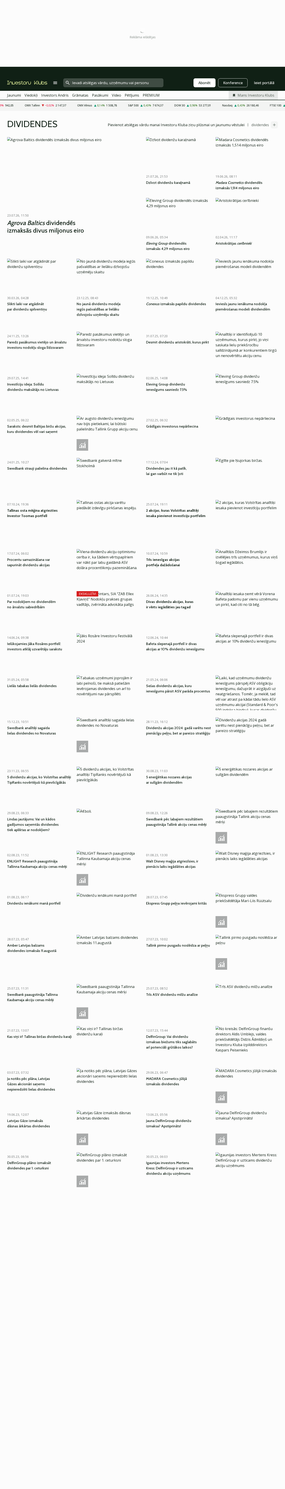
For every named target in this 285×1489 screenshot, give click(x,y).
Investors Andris (55, 95)
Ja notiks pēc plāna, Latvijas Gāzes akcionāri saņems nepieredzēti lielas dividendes (31, 1084)
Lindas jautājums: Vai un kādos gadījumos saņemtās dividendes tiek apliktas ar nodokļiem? (33, 824)
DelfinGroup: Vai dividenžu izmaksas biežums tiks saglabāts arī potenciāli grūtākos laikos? (171, 1042)
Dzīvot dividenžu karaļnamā (168, 183)
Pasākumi (100, 95)
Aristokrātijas (234, 243)
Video (116, 95)
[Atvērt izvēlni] (55, 82)
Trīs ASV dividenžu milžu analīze (172, 994)
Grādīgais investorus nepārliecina (172, 426)
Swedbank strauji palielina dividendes (37, 468)
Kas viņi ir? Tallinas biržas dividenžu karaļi (39, 1037)
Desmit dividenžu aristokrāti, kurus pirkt (177, 342)
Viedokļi (31, 95)
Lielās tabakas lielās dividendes (32, 686)
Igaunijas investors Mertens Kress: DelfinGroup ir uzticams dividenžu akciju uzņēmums (169, 1168)
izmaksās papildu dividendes (176, 304)
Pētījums (132, 95)
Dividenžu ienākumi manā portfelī (34, 903)
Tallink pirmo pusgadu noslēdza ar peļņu (178, 945)
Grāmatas (80, 95)
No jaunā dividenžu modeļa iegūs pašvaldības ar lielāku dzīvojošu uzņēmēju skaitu (98, 309)
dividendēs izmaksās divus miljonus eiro (45, 226)
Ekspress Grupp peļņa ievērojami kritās (176, 903)
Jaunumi (14, 95)
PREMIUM (151, 95)
